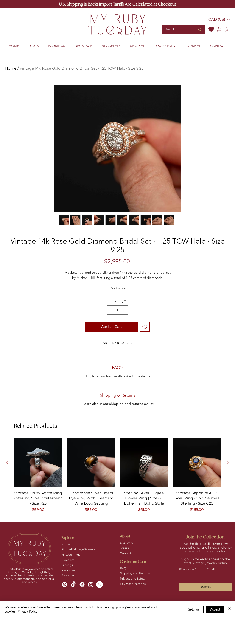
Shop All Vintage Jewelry (78, 549)
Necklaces (68, 570)
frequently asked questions (128, 376)
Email (212, 569)
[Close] (229, 609)
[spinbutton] (117, 310)
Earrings (67, 565)
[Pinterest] (64, 584)
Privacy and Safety (132, 578)
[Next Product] (227, 462)
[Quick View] (38, 462)
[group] (117, 478)
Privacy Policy (27, 611)
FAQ (123, 568)
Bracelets (67, 560)
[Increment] (124, 310)
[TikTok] (73, 584)
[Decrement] (111, 310)
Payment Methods (133, 584)
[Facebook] (82, 584)
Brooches (68, 575)
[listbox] (219, 19)
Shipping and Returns (135, 573)
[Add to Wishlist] (145, 327)
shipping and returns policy (131, 403)
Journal (125, 548)
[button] (219, 19)
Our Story (126, 543)
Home (11, 68)
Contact (125, 553)
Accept (215, 609)
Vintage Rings (70, 554)
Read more (118, 288)
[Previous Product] (7, 462)
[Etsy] (99, 584)
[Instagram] (90, 584)
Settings (194, 609)
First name (187, 569)
